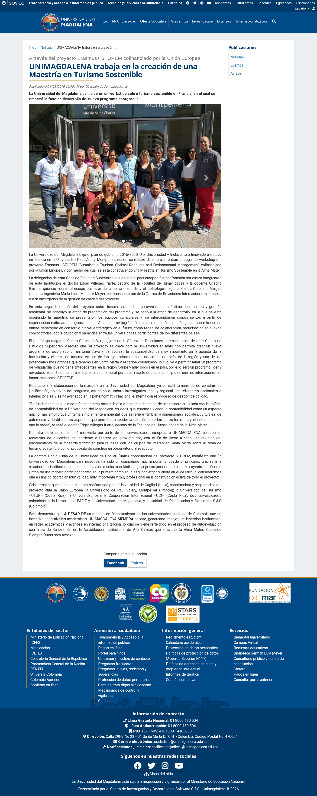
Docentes (265, 3)
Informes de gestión (182, 674)
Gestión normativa (180, 679)
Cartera (239, 669)
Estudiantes (244, 3)
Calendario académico (184, 642)
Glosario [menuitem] (105, 701)
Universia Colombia (46, 674)
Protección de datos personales (192, 648)
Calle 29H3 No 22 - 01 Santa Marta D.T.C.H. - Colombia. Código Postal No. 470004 (162, 736)
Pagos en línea (246, 674)
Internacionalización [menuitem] (252, 21)
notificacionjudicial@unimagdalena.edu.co (162, 747)
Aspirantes (223, 3)
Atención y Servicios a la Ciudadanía (135, 3)
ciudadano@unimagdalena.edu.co (162, 741)
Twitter (137, 563)
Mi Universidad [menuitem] (124, 21)
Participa (175, 3)
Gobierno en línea (44, 685)
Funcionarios (305, 3)
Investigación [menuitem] (202, 21)
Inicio (32, 47)
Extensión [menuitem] (224, 21)
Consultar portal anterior (253, 679)
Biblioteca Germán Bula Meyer (258, 653)
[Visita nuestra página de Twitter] (151, 766)
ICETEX (36, 653)
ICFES (35, 642)
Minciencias (40, 648)
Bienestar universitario (252, 637)
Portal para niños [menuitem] (112, 653)
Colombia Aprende (45, 679)
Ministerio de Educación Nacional (57, 637)
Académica (179, 21)
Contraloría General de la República (58, 658)
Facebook (115, 563)
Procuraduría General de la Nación (57, 664)
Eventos (237, 65)
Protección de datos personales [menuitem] (124, 679)
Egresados (284, 3)
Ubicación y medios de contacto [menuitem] (124, 658)
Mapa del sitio (161, 774)
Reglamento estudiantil (184, 637)
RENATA (37, 669)
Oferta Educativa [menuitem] (153, 21)
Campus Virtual (246, 642)
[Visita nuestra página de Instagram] (165, 766)
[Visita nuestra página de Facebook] (137, 766)
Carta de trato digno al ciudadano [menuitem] (124, 685)
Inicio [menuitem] (104, 21)
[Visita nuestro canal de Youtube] (179, 766)
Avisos (236, 73)
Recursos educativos (251, 648)
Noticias (46, 47)
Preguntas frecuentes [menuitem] (115, 664)
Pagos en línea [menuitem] (110, 648)
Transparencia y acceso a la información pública (65, 3)
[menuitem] (274, 21)
